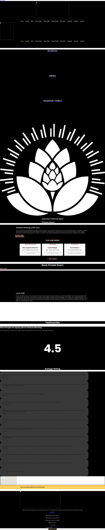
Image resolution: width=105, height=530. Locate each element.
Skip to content (2, 0)
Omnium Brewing (56, 527)
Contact (82, 21)
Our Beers (69, 21)
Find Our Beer (38, 21)
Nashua (27, 21)
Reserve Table (54, 21)
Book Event (63, 21)
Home (22, 21)
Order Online (47, 21)
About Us (76, 21)
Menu (32, 21)
